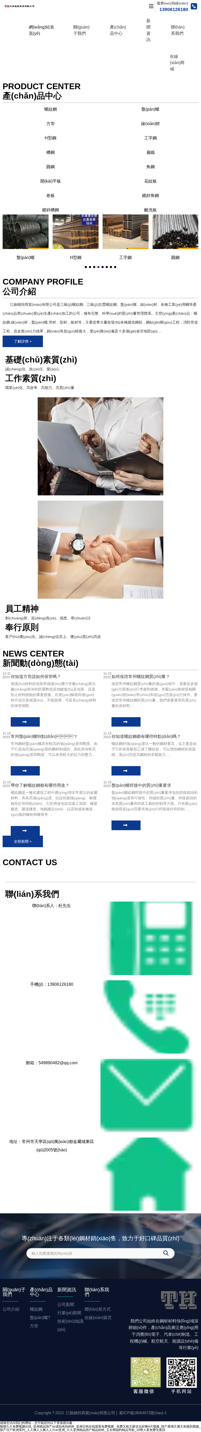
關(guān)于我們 (81, 30)
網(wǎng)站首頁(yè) (41, 30)
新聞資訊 (148, 30)
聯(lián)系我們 (178, 30)
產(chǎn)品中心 (118, 30)
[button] (86, 267)
